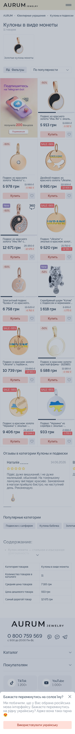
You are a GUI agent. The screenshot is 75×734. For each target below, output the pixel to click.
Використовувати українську (37, 725)
